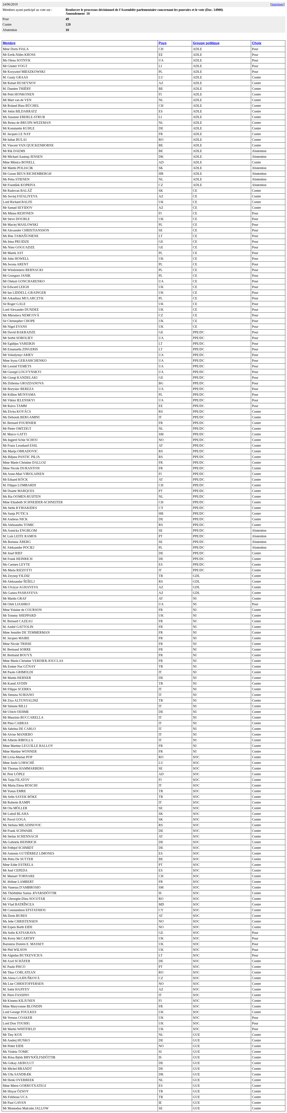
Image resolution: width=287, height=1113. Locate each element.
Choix (256, 43)
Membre (9, 43)
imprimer (277, 4)
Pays (163, 43)
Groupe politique (206, 43)
